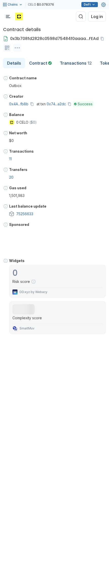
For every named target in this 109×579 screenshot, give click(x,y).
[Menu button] (8, 16)
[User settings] (103, 4)
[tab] (40, 63)
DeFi (87, 4)
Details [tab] (14, 63)
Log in (97, 16)
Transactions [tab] (76, 63)
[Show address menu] (17, 48)
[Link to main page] (19, 16)
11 (10, 159)
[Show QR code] (7, 48)
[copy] (103, 38)
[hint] (5, 78)
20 (11, 177)
